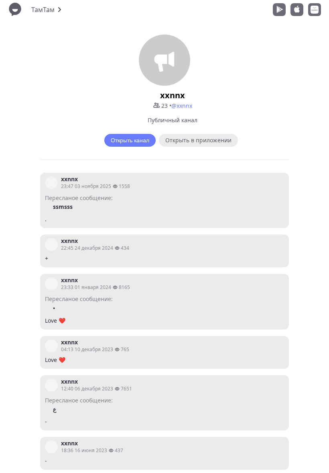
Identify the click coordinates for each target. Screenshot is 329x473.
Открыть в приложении (198, 140)
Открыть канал (130, 140)
